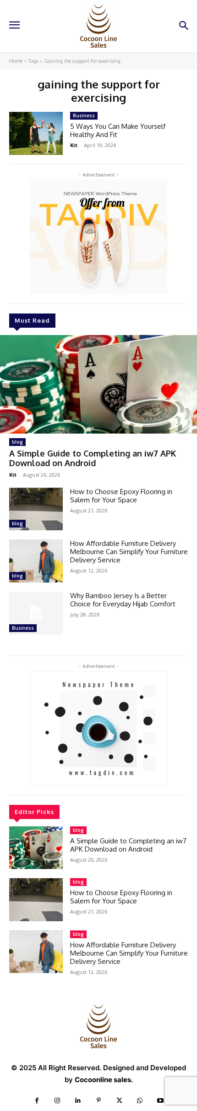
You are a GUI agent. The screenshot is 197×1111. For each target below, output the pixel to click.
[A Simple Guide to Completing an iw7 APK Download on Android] (98, 384)
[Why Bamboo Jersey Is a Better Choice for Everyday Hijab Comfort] (36, 613)
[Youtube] (161, 1101)
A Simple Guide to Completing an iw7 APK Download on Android (92, 458)
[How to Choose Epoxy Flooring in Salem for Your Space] (36, 509)
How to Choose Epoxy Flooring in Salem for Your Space (121, 495)
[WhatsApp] (140, 1101)
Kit (12, 474)
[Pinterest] (99, 1101)
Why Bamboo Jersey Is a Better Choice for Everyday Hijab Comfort (122, 599)
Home (15, 61)
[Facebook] (37, 1101)
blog (17, 442)
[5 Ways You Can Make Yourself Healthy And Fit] (36, 133)
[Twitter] (119, 1101)
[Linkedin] (78, 1101)
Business (23, 628)
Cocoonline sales (103, 1079)
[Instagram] (57, 1101)
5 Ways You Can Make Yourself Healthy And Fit (117, 130)
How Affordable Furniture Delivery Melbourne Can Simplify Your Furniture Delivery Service (129, 551)
